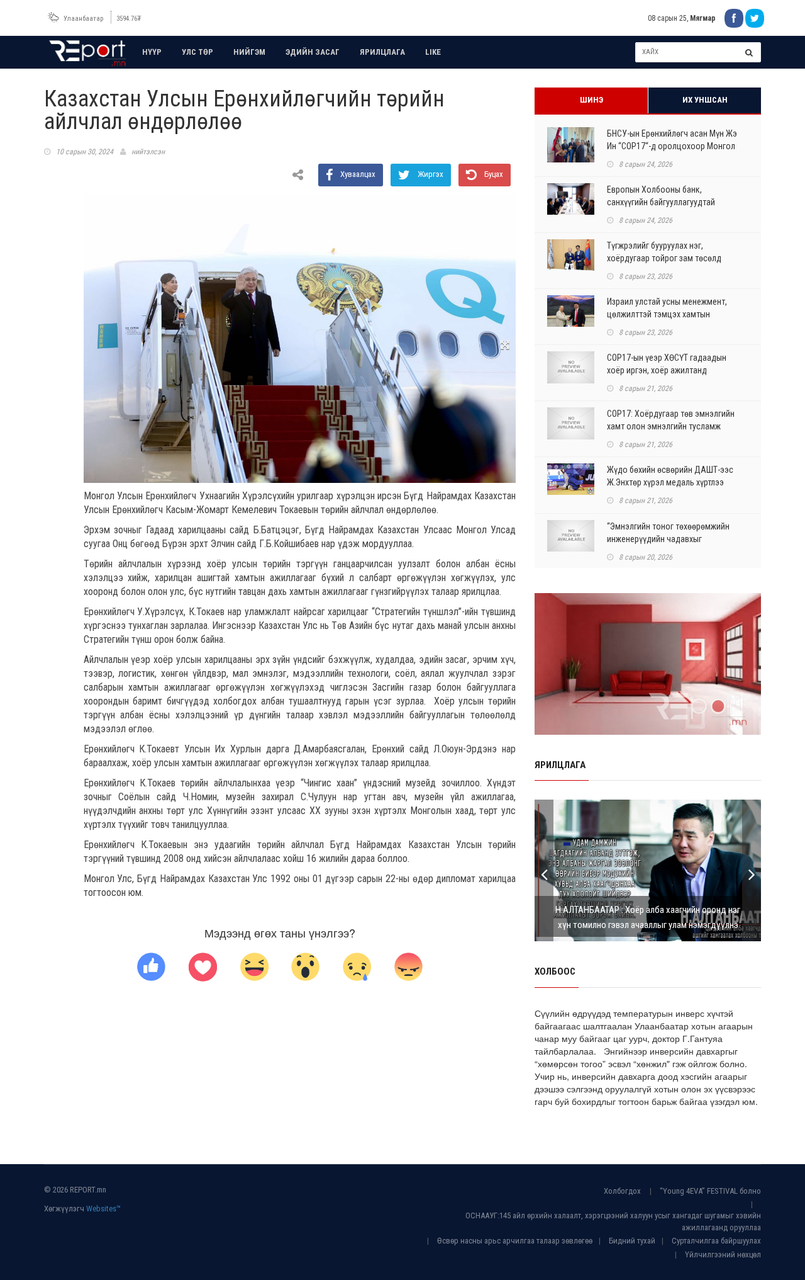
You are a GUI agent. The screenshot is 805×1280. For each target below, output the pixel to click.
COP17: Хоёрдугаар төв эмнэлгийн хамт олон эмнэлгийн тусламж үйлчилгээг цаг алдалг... (671, 426)
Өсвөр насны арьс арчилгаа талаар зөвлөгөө (514, 1240)
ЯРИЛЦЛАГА (382, 52)
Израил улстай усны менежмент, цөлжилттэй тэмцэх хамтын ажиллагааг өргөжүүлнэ (667, 314)
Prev (544, 870)
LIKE (433, 52)
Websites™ (103, 1208)
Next (751, 870)
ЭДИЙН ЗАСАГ (313, 52)
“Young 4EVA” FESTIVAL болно (710, 1191)
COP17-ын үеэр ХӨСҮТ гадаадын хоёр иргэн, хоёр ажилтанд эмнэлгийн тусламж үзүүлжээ (666, 370)
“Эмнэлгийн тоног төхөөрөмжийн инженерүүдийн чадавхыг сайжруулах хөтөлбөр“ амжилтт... (668, 539)
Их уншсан (705, 100)
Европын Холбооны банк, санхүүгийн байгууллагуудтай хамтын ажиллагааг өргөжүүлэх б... (671, 202)
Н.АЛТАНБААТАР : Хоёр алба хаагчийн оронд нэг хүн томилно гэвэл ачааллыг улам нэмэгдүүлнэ (647, 917)
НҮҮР (152, 52)
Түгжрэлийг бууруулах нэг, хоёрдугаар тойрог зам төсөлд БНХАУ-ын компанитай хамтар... (666, 258)
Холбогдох (622, 1191)
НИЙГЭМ (249, 52)
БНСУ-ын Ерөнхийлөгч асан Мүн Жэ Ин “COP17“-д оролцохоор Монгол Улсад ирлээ (672, 146)
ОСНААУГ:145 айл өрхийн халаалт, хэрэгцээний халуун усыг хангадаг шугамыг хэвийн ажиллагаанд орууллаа (613, 1221)
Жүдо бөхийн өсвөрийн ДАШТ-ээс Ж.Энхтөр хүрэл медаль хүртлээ (670, 476)
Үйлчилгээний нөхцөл (723, 1254)
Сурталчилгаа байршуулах (716, 1240)
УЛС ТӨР (197, 52)
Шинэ (591, 100)
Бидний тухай (632, 1240)
